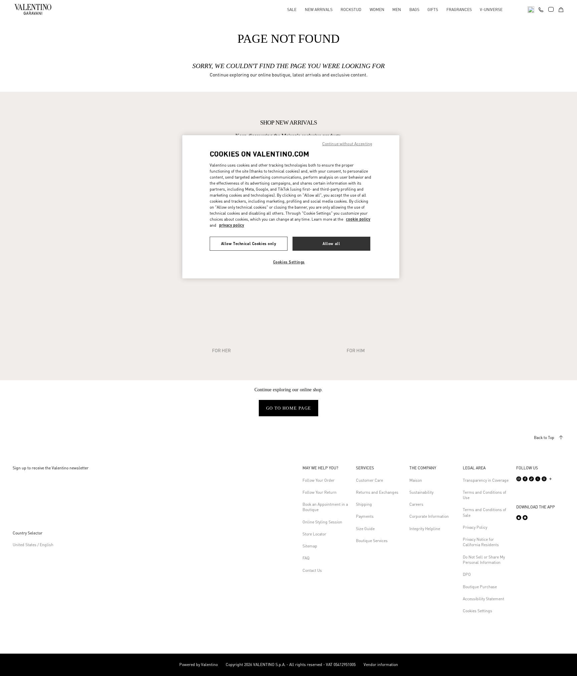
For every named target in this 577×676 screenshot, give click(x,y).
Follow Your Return (320, 492)
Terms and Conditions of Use (484, 495)
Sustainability (421, 492)
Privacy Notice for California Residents (481, 542)
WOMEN (377, 9)
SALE (292, 9)
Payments (365, 516)
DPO (467, 574)
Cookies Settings (477, 610)
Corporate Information (429, 516)
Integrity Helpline (424, 528)
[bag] (561, 9)
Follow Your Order (319, 480)
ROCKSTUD (351, 9)
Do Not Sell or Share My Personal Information (484, 559)
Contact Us (312, 570)
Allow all (331, 243)
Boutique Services (372, 540)
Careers (416, 504)
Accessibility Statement (483, 598)
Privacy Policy (475, 527)
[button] (327, 468)
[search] (531, 9)
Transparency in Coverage (486, 480)
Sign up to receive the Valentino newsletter (50, 467)
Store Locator (314, 533)
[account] (551, 9)
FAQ (306, 557)
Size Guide (365, 528)
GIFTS (432, 9)
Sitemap (310, 545)
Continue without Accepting (347, 143)
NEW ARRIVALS (319, 9)
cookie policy (358, 219)
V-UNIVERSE (491, 9)
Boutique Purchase (480, 586)
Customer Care (369, 480)
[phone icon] (541, 9)
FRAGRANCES (459, 9)
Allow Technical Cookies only (248, 243)
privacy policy (231, 225)
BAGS (414, 9)
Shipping (364, 504)
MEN (396, 9)
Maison (415, 480)
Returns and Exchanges (377, 492)
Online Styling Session (322, 521)
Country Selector (27, 532)
